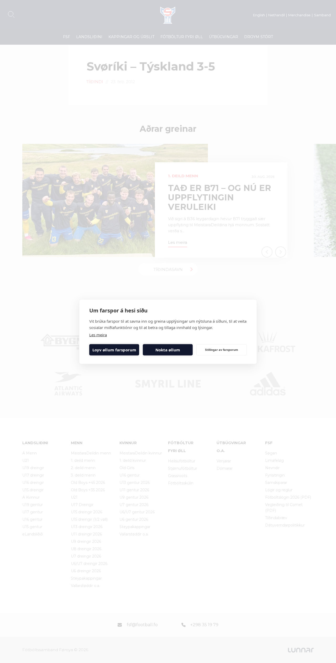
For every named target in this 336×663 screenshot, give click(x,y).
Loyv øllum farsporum (114, 349)
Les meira (98, 334)
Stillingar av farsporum (221, 350)
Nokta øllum (167, 349)
